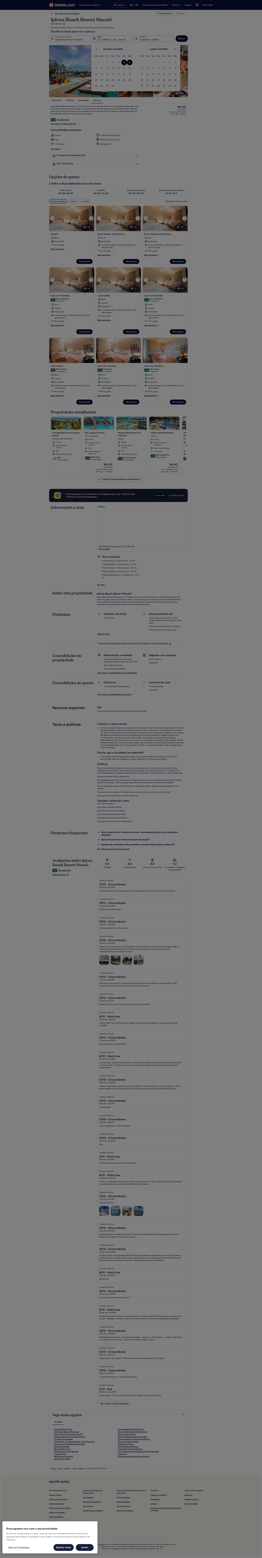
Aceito (84, 1547)
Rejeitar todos (63, 1547)
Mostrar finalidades (19, 1547)
